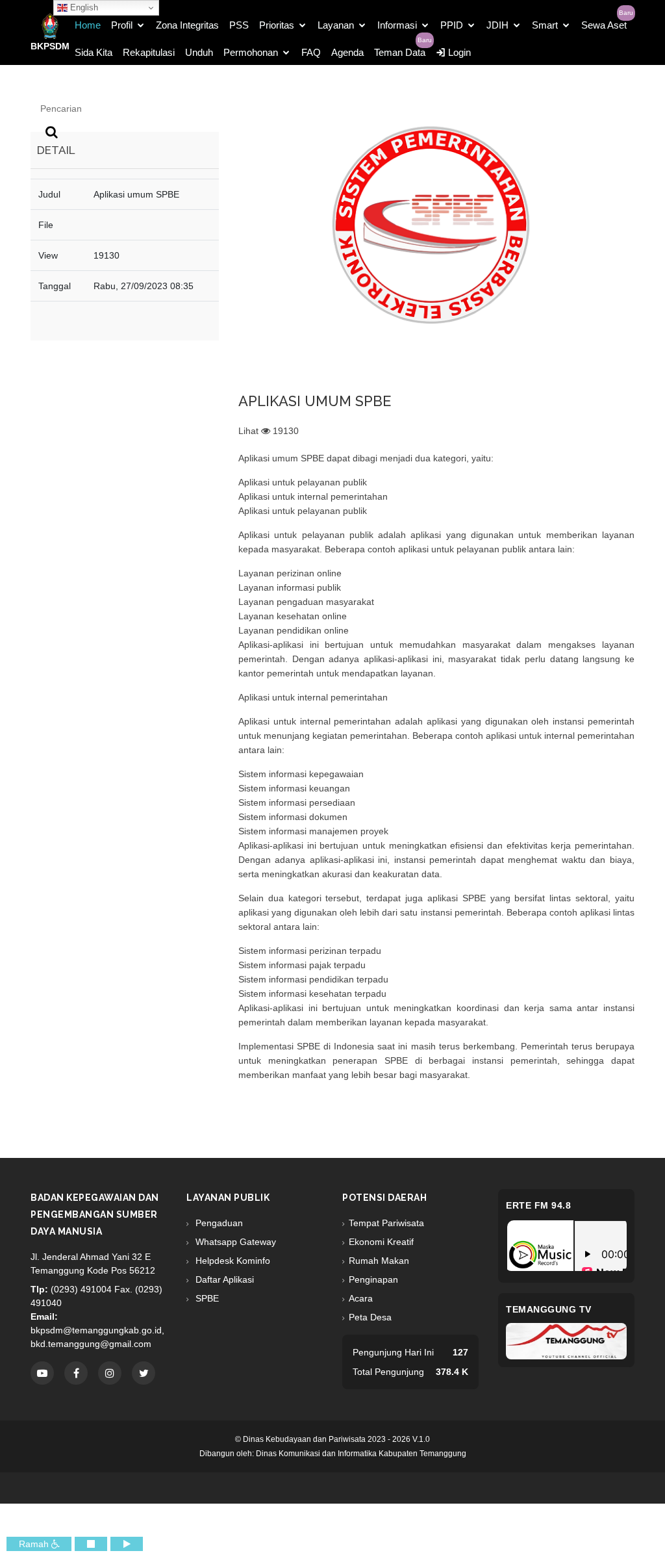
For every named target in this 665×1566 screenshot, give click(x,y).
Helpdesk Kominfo (231, 1260)
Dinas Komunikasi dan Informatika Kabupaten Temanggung (361, 1453)
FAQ (311, 52)
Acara (361, 1298)
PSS (239, 25)
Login (458, 52)
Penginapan (373, 1279)
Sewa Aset (604, 25)
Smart (545, 25)
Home (88, 25)
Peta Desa (370, 1317)
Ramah (35, 1544)
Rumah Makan (379, 1260)
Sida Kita (93, 52)
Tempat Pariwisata (386, 1223)
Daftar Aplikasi (223, 1279)
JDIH (497, 25)
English (83, 7)
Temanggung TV (549, 1309)
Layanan (336, 25)
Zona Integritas (187, 25)
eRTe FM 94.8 (538, 1205)
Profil (121, 25)
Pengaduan (218, 1223)
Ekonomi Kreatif (381, 1242)
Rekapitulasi (149, 52)
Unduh (199, 52)
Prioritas (276, 25)
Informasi (397, 25)
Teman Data (399, 52)
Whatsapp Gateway (234, 1242)
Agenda (347, 52)
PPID (451, 25)
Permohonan (250, 52)
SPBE (206, 1298)
